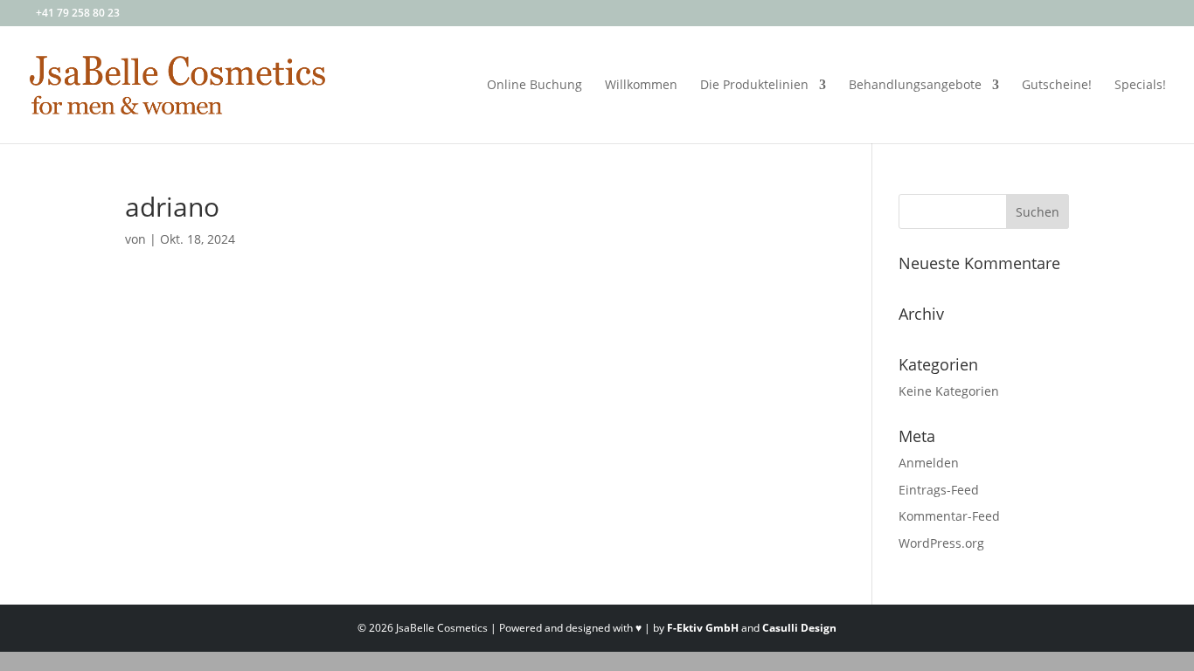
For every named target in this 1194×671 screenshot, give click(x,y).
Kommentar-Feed (949, 516)
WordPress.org (941, 543)
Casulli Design (799, 627)
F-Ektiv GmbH (703, 627)
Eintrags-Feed (939, 489)
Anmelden (929, 462)
